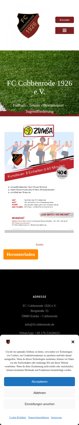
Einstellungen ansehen (39, 404)
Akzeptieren (39, 381)
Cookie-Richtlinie (17, 417)
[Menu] (64, 30)
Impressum (56, 417)
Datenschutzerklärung (38, 417)
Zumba (39, 244)
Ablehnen (39, 392)
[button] (73, 342)
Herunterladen (21, 254)
